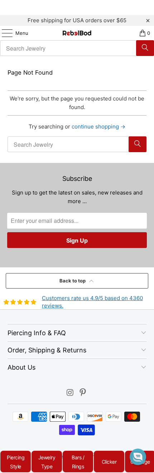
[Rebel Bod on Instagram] (70, 393)
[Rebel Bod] (77, 33)
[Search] (145, 48)
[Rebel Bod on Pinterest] (83, 393)
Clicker (109, 462)
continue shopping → (98, 126)
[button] (138, 457)
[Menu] (3, 33)
